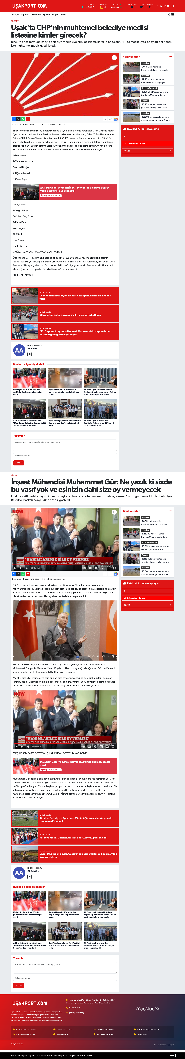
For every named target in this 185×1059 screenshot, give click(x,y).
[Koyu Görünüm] (169, 15)
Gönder (18, 463)
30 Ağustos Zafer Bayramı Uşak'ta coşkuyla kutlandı (153, 81)
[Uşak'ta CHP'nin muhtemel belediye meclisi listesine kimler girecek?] (65, 84)
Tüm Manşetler (62, 1034)
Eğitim (46, 14)
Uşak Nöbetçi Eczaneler (26, 1029)
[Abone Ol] (116, 119)
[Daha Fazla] (28, 119)
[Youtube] (152, 1009)
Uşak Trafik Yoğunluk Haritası (148, 1029)
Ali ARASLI (17, 125)
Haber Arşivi (142, 1034)
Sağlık (55, 14)
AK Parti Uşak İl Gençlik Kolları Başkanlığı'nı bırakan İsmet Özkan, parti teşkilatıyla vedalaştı (100, 392)
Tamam (171, 1055)
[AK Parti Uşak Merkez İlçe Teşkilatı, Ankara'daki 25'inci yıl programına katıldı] (100, 409)
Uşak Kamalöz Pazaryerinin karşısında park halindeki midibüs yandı (154, 69)
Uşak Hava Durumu (64, 1029)
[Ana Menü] (172, 15)
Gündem (145, 63)
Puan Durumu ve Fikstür (25, 1034)
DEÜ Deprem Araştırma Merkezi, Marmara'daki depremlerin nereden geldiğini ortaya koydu (156, 94)
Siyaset (25, 14)
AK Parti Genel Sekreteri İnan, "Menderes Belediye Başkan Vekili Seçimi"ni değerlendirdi (29, 423)
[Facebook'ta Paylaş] (14, 119)
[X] (143, 1009)
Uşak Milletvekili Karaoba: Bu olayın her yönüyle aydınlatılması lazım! (63, 392)
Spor (63, 14)
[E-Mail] (29, 354)
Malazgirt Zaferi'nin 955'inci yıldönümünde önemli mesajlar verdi (27, 392)
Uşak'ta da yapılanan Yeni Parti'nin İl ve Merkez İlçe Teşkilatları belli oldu (64, 423)
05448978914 (75, 1008)
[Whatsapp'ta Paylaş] (23, 119)
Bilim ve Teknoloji (149, 88)
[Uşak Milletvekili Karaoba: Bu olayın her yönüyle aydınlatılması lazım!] (65, 378)
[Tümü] (170, 57)
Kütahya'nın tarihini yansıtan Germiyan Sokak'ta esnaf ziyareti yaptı (154, 106)
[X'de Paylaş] (18, 119)
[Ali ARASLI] (19, 350)
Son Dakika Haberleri (104, 1034)
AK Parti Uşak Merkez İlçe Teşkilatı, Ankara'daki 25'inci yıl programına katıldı (99, 423)
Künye (13, 1044)
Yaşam (145, 101)
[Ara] (173, 6)
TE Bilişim (170, 1045)
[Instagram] (147, 1009)
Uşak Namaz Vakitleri (105, 1029)
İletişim (20, 1044)
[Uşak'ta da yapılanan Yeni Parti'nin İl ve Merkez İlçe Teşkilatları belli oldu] (65, 409)
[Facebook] (138, 1009)
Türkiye (15, 14)
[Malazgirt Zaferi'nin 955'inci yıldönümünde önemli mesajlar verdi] (29, 378)
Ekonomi (36, 14)
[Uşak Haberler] (30, 6)
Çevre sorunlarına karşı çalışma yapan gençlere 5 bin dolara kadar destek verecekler (156, 119)
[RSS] (157, 1009)
